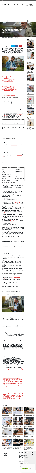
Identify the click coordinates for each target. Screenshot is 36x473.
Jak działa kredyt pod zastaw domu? (7, 80)
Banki (24, 418)
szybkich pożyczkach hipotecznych (15, 220)
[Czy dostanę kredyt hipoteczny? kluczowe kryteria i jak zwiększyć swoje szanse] (29, 431)
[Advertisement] (18, 14)
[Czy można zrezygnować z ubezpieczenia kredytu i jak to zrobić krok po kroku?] (30, 111)
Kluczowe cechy (6, 212)
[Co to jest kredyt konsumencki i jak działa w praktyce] (18, 442)
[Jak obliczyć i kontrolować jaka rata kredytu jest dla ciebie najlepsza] (30, 88)
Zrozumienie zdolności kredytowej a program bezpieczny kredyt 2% (12, 396)
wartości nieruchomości (17, 202)
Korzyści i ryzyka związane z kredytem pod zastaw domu (9, 89)
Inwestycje (26, 5)
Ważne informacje (14, 145)
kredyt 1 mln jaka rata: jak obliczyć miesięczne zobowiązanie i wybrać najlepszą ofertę (30, 105)
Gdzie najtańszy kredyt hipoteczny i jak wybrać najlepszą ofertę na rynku (30, 83)
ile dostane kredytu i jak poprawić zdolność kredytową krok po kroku (7, 448)
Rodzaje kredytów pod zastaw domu (7, 76)
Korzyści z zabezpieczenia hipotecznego (8, 90)
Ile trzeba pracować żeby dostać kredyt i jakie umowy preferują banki (29, 426)
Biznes (10, 454)
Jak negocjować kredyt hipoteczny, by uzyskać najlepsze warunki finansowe (30, 49)
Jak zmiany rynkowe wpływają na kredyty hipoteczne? (10, 88)
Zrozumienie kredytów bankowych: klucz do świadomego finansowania (13, 386)
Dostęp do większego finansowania (8, 250)
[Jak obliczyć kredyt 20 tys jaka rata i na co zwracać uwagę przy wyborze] (7, 421)
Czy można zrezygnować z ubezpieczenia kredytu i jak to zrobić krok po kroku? (30, 117)
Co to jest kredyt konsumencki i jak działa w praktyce (17, 448)
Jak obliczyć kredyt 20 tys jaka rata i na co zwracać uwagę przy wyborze (6, 426)
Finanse (14, 4)
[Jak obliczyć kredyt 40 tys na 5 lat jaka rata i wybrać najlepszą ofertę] (30, 66)
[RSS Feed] (32, 454)
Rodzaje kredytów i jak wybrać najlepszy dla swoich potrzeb (11, 378)
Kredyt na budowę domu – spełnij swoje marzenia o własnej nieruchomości (13, 368)
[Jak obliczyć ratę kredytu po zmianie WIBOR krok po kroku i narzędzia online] (29, 442)
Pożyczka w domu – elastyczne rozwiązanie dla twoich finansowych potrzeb (13, 377)
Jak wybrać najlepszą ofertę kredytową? (8, 94)
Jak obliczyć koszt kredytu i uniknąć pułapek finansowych (11, 387)
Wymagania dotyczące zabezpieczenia (8, 81)
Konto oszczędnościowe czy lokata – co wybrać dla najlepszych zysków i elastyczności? (30, 61)
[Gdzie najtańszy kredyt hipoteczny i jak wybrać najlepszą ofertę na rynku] (30, 77)
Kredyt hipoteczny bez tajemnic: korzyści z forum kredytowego (11, 385)
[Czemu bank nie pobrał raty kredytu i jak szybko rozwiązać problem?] (7, 410)
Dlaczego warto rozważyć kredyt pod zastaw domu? (10, 75)
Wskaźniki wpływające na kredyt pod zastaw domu (8, 86)
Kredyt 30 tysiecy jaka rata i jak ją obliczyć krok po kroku (29, 415)
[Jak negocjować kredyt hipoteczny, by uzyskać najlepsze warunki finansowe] (30, 44)
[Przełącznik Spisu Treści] (16, 73)
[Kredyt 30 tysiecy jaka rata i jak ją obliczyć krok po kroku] (29, 410)
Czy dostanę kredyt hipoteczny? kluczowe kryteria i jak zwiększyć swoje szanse (29, 437)
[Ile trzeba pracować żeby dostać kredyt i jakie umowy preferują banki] (29, 421)
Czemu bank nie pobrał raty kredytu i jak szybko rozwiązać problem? (6, 416)
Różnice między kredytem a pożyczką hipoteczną (9, 79)
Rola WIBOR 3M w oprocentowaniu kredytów (9, 87)
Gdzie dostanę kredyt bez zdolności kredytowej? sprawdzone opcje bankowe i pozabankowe (17, 437)
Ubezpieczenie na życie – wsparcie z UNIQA (9, 85)
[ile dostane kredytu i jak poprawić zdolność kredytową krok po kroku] (7, 442)
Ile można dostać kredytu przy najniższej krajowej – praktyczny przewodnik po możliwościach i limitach (6, 437)
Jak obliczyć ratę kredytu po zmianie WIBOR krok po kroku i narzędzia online (28, 448)
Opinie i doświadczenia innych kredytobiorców (9, 95)
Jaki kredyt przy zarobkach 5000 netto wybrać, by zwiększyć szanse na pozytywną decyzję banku (18, 416)
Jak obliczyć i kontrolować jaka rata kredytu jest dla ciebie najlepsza (30, 94)
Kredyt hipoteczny (6, 77)
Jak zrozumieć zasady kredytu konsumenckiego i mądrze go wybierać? (13, 395)
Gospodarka (31, 5)
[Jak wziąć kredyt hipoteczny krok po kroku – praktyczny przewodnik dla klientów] (30, 122)
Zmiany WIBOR (4, 238)
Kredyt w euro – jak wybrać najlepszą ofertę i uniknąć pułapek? (12, 397)
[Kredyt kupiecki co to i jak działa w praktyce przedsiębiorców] (18, 421)
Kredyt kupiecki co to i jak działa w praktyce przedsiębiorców (18, 426)
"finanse (28, 41)
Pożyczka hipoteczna (6, 78)
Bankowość (18, 4)
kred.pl (2, 37)
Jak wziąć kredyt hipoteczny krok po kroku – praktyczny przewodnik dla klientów (30, 128)
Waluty (23, 4)
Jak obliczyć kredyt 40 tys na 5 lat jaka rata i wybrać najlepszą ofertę (30, 72)
